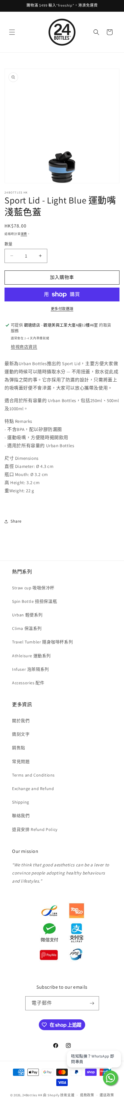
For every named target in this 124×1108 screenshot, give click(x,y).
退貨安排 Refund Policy (34, 829)
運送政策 (107, 1095)
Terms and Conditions (33, 775)
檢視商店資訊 (24, 346)
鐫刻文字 (20, 734)
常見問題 (20, 761)
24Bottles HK (32, 1095)
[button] (12, 32)
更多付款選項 (62, 309)
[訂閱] (92, 1003)
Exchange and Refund (33, 788)
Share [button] (16, 521)
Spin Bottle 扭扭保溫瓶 (34, 601)
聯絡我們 (20, 815)
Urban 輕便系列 (27, 615)
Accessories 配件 (28, 682)
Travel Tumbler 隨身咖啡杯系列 (42, 642)
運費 (24, 234)
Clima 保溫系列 (27, 628)
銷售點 (18, 747)
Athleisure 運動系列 (31, 655)
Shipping (20, 802)
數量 (9, 243)
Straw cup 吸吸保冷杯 (33, 588)
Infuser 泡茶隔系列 (30, 669)
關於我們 (20, 720)
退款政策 (87, 1095)
